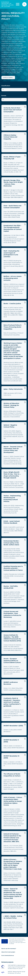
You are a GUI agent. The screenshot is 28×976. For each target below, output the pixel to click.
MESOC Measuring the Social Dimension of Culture (16, 972)
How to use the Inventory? (8, 948)
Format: (3, 95)
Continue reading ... (8, 77)
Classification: (5, 85)
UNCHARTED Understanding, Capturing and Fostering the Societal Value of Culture (16, 967)
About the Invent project (8, 952)
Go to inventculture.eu (7, 955)
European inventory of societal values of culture (7, 4)
